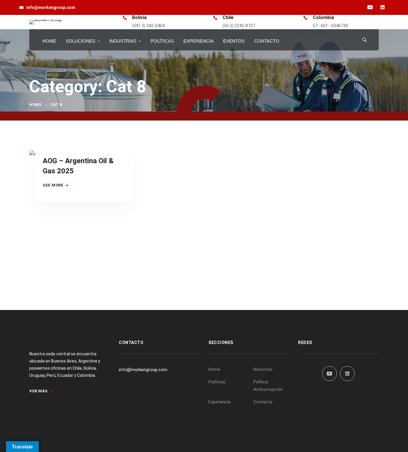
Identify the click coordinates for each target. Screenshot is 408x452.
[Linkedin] (347, 373)
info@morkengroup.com (143, 369)
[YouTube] (329, 373)
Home (35, 104)
